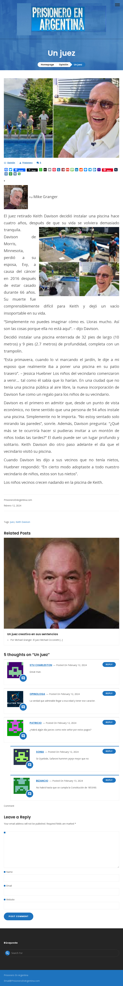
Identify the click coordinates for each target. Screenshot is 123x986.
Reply (109, 664)
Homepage (47, 64)
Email (9, 885)
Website (10, 899)
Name (9, 871)
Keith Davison (23, 521)
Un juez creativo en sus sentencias (32, 634)
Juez (12, 521)
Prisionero (27, 162)
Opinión (63, 64)
